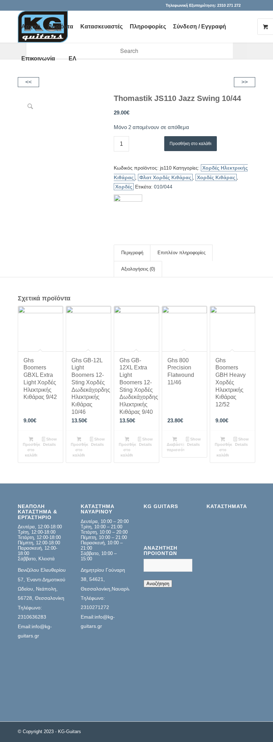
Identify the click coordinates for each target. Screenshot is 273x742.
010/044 (163, 186)
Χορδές (123, 186)
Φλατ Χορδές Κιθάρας (165, 177)
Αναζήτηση (157, 583)
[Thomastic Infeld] (128, 208)
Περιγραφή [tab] (132, 252)
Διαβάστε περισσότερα (175, 447)
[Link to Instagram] (250, 5)
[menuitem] (31, 27)
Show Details (50, 442)
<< (28, 82)
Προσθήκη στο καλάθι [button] (31, 449)
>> (244, 82)
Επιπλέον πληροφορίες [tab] (181, 252)
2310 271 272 (229, 5)
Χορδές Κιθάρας (216, 177)
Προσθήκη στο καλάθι (191, 143)
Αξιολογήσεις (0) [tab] (138, 269)
